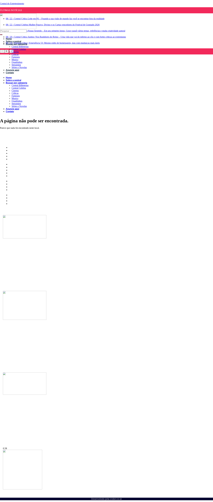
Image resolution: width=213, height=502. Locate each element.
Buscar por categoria (16, 44)
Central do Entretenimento (12, 3)
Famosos (16, 57)
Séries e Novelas (19, 67)
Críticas (15, 54)
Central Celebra (19, 49)
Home (9, 39)
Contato (10, 72)
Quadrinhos (17, 62)
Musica (15, 59)
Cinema (15, 52)
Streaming (16, 65)
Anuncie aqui (12, 70)
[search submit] (1, 34)
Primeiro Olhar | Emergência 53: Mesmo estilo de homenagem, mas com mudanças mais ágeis (53, 43)
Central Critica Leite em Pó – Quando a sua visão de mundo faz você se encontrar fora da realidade (55, 18)
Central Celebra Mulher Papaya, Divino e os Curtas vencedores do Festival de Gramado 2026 (53, 24)
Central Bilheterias (20, 46)
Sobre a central (13, 41)
